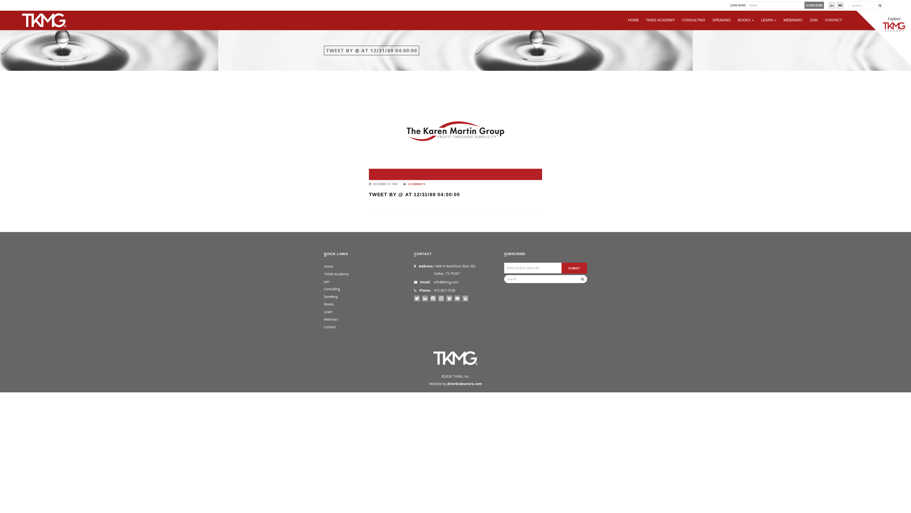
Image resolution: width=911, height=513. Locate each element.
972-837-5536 (444, 290)
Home (633, 20)
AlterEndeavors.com (464, 383)
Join (813, 20)
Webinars (792, 20)
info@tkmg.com (446, 282)
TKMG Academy (660, 20)
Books (745, 20)
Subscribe (814, 5)
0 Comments (416, 184)
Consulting (693, 20)
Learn (767, 20)
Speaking (721, 20)
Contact (833, 20)
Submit (574, 268)
